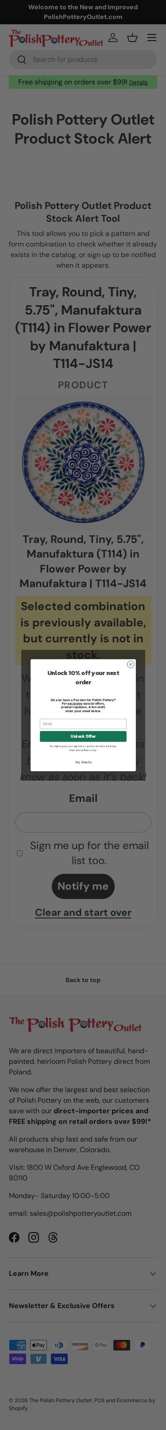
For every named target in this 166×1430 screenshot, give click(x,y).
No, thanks (83, 762)
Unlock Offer (83, 736)
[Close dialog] (130, 664)
